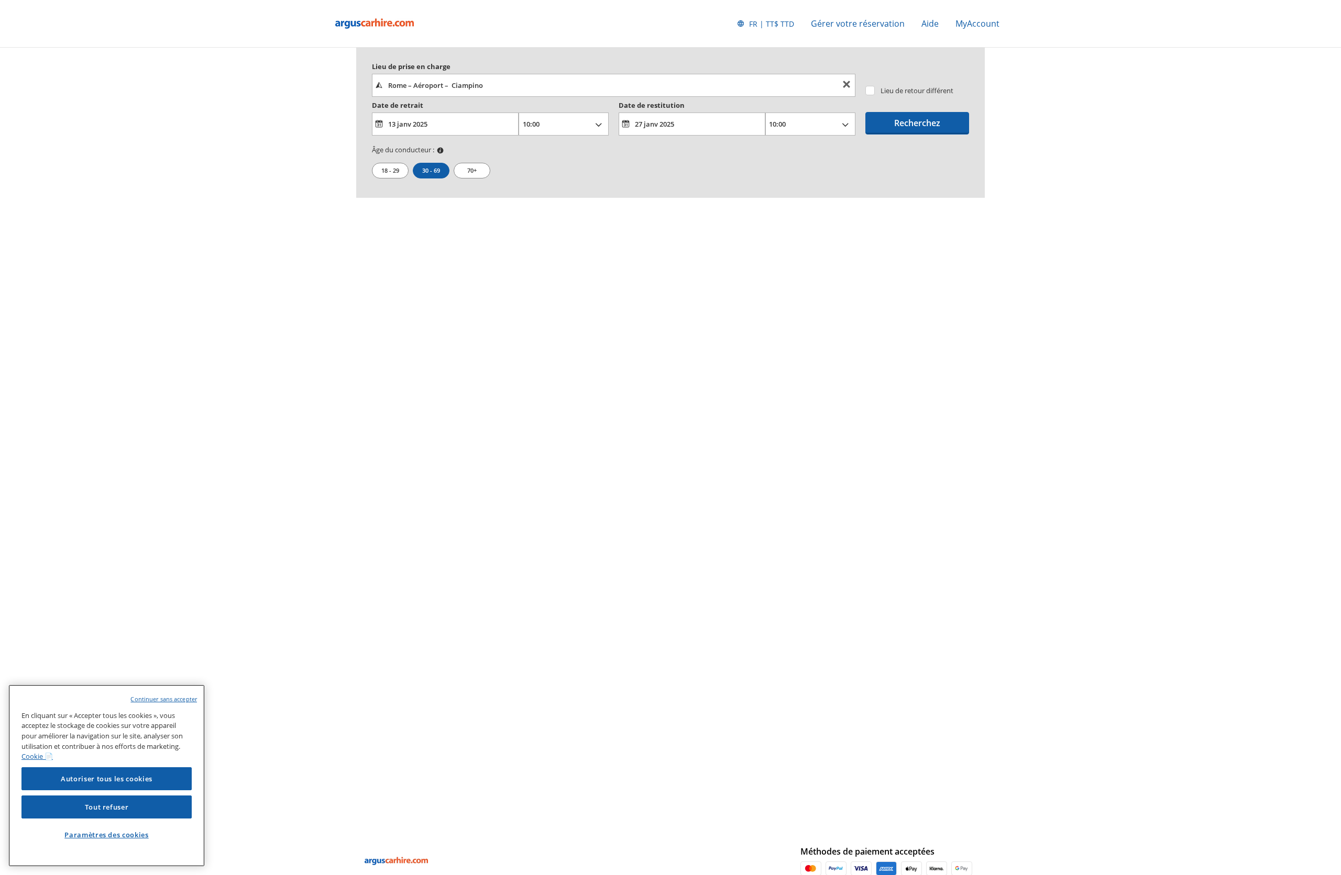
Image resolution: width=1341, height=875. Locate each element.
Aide (930, 23)
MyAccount (977, 23)
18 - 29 (390, 170)
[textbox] (613, 85)
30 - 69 (431, 170)
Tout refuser (107, 807)
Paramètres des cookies (106, 834)
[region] (106, 776)
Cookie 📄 (37, 756)
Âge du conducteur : (403, 149)
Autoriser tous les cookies (106, 778)
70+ (472, 170)
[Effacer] (846, 85)
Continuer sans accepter (163, 699)
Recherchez (917, 123)
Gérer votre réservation (858, 23)
